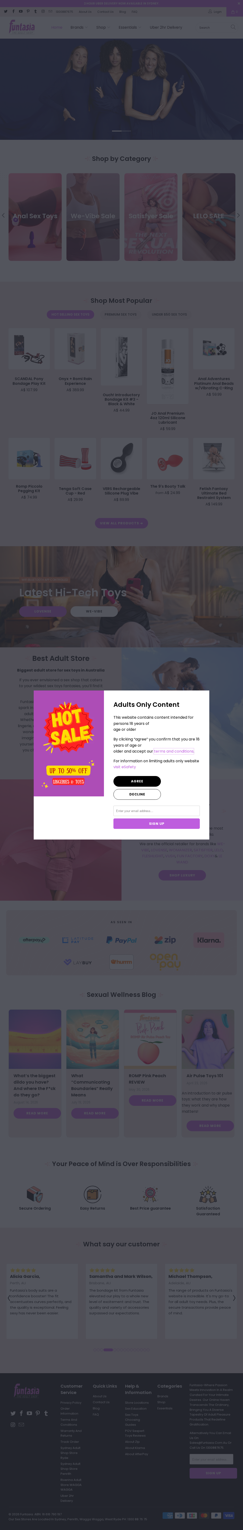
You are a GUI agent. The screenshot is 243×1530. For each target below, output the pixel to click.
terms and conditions (174, 751)
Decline (137, 794)
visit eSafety (124, 767)
